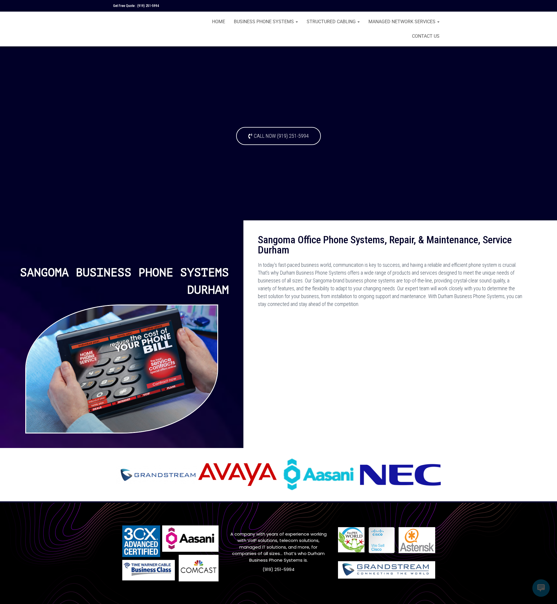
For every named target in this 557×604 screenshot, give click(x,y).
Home (218, 21)
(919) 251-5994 (148, 6)
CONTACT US (426, 36)
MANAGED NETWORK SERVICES (402, 21)
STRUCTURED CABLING (332, 21)
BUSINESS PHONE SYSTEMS (264, 21)
